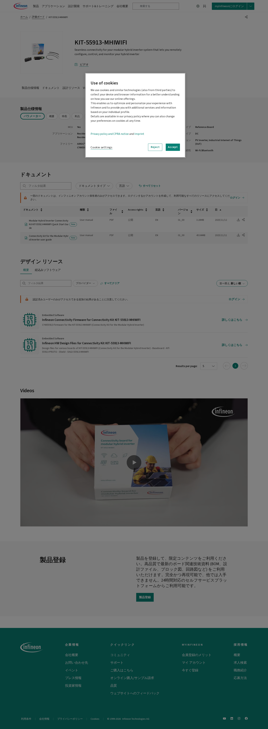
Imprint (139, 134)
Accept (173, 147)
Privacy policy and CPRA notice (110, 134)
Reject (155, 147)
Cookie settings (101, 147)
